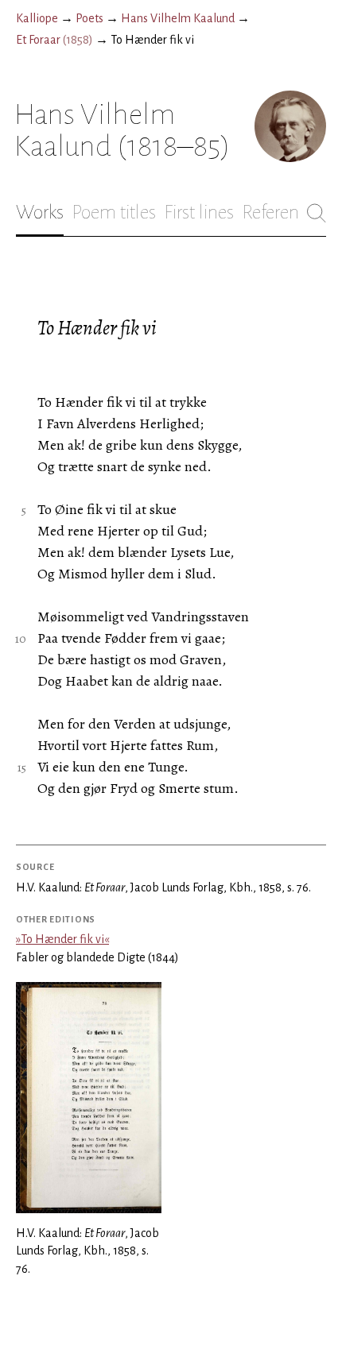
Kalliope (37, 18)
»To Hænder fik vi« (62, 939)
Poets (89, 18)
